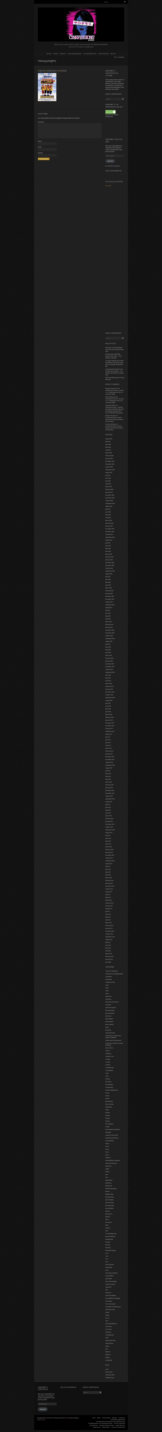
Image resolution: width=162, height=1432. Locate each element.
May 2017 (108, 742)
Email (40, 147)
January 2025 (109, 492)
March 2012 (108, 900)
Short (106, 1270)
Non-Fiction (108, 1222)
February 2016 (109, 785)
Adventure (108, 996)
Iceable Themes (41, 1419)
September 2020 (110, 638)
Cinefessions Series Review (113, 1040)
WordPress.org (109, 1377)
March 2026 (108, 453)
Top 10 (107, 1318)
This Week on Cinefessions (113, 1307)
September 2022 (110, 571)
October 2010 (109, 934)
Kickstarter (108, 1166)
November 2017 (109, 726)
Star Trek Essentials (111, 1281)
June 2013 (108, 869)
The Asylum (108, 1301)
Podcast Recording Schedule (118, 1419)
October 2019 (109, 669)
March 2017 (108, 748)
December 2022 (109, 562)
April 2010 (108, 951)
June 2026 (108, 444)
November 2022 (109, 565)
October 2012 (109, 889)
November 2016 (109, 759)
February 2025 (109, 489)
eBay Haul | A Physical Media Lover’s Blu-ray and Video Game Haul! (114, 349)
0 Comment (63, 70)
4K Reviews (108, 979)
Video (107, 1337)
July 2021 (107, 610)
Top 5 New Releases (111, 1323)
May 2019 (108, 678)
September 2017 (110, 731)
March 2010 (108, 953)
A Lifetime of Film (110, 982)
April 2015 (108, 813)
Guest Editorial (109, 1141)
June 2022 (108, 579)
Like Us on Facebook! (113, 171)
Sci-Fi (106, 1253)
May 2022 (108, 582)
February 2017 (109, 751)
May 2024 (108, 515)
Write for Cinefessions (74, 53)
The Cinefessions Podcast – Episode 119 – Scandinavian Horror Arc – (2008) (114, 391)
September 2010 (110, 937)
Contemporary (109, 1067)
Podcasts (63, 53)
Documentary (109, 1084)
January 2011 (109, 928)
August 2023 (108, 540)
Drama (107, 1093)
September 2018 (110, 697)
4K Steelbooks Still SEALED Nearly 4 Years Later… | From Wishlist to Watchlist (113, 356)
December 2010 (109, 931)
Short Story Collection (111, 1273)
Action (107, 985)
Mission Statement (120, 1425)
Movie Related (109, 1200)
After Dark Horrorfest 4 (111, 1002)
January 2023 (109, 560)
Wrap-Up (107, 1354)
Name (40, 141)
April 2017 (108, 745)
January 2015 (109, 821)
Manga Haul (108, 1180)
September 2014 (110, 830)
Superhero (108, 1287)
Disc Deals (108, 1081)
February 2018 (109, 717)
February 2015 (109, 818)
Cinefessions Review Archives (106, 1425)
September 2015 (110, 799)
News (107, 1219)
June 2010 (108, 945)
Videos (107, 1346)
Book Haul (108, 1016)
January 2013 (109, 883)
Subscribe (110, 161)
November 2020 (109, 633)
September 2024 (110, 503)
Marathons (108, 1183)
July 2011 (107, 911)
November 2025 (109, 464)
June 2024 (108, 512)
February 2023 (109, 557)
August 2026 (108, 439)
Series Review (109, 1264)
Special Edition (109, 1276)
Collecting (108, 1053)
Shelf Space (108, 1267)
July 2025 (107, 475)
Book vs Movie (109, 1024)
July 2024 (107, 509)
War (106, 1349)
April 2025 (108, 484)
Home (115, 57)
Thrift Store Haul (110, 1309)
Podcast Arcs (122, 1417)
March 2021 (108, 621)
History (107, 1143)
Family (107, 1110)
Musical (107, 1211)
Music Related (109, 1208)
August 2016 (108, 768)
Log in (107, 1369)
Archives (113, 53)
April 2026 (108, 450)
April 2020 (108, 652)
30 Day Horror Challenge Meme (114, 974)
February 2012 (109, 903)
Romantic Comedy (110, 1250)
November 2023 (109, 531)
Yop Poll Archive (93, 1425)
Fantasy (107, 1112)
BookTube (108, 1030)
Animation (108, 1005)
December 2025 (109, 461)
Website (40, 153)
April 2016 (108, 779)
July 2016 (107, 771)
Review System (106, 1427)
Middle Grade (109, 1194)
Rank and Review (110, 1236)
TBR (106, 1290)
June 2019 (108, 675)
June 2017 (108, 740)
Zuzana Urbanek (110, 424)
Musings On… (109, 1214)
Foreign (107, 1126)
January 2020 (109, 661)
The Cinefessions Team (90, 53)
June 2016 (108, 773)
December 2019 (109, 664)
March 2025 (108, 486)
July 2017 (107, 737)
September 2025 (110, 470)
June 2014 (108, 838)
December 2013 (109, 855)
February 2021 (109, 624)
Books (107, 1027)
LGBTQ (107, 1169)
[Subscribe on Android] (110, 111)
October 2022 (109, 568)
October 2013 (109, 858)
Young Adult (108, 1360)
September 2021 (110, 605)
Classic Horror (109, 1048)
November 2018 (109, 692)
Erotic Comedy (109, 1104)
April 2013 (108, 875)
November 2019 (109, 666)
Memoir (107, 1191)
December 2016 (109, 756)
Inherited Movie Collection (112, 1160)
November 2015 (109, 793)
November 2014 (109, 824)
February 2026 (109, 455)
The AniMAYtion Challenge (112, 1298)
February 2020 (109, 658)
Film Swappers (109, 1124)
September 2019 (110, 672)
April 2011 (108, 920)
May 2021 (108, 616)
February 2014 (109, 849)
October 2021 (109, 602)
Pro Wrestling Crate (110, 1233)
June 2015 (108, 807)
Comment (41, 122)
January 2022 (109, 593)
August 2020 (108, 641)
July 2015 (107, 804)
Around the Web (103, 53)
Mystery (107, 1217)
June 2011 (108, 914)
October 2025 (109, 467)
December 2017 (109, 723)
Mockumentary (109, 1197)
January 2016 (109, 787)
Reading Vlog (109, 1239)
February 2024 (109, 523)
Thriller (107, 1312)
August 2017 (108, 734)
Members (114, 1417)
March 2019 (108, 683)
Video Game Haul (110, 1340)
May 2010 (108, 948)
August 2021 (108, 607)
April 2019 (108, 681)
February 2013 (109, 880)
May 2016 (108, 776)
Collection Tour (109, 1056)
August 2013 (108, 863)
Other (107, 1225)
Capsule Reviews (110, 1033)
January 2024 (109, 526)
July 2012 (107, 894)
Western (107, 1352)
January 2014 (109, 852)
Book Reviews (109, 1021)
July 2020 (107, 644)
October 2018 (109, 695)
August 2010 (108, 939)
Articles (55, 53)
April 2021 (108, 619)
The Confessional (110, 1304)
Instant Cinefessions (111, 1163)
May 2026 (108, 447)
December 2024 (109, 495)
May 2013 (108, 872)
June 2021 (108, 613)
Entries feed (108, 1372)
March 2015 (108, 816)
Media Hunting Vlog (110, 1188)
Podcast (107, 1228)
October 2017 (109, 728)
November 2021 (109, 599)
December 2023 (109, 529)
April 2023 (108, 551)
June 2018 (108, 706)
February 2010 (109, 956)
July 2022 (107, 576)
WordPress (66, 1417)
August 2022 (108, 574)
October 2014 (109, 827)
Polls (106, 1231)
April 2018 (108, 711)
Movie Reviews (109, 1202)
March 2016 (108, 782)
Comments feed (109, 1375)
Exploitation (108, 1107)
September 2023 (110, 537)
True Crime (108, 1326)
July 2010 (107, 942)
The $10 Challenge (110, 1295)
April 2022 (108, 585)
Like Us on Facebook (68, 1387)
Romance (108, 1247)
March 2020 (108, 655)
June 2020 (108, 647)
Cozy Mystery (109, 1070)
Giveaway (108, 1132)
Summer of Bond (110, 1284)
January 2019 (109, 689)
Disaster (107, 1079)
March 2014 (108, 847)
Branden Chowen (52, 70)
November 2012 (109, 886)
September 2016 (110, 765)
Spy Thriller (108, 1278)
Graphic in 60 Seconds (111, 1135)
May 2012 (108, 897)
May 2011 (108, 917)
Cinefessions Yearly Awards (118, 1427)
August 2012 (108, 892)
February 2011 (109, 925)
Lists (106, 1174)
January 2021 (109, 627)
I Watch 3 (107, 1157)
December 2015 (109, 790)
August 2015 (108, 802)
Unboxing (108, 1332)
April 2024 (108, 517)
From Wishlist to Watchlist (112, 1129)
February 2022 (109, 591)
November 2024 (109, 498)
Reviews (49, 53)
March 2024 (108, 520)
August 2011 (108, 908)
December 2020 (109, 630)
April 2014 (108, 844)
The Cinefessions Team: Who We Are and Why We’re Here (110, 1421)
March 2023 (108, 554)
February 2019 (109, 686)
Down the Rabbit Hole (111, 1090)
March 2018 (108, 714)
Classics (107, 1051)
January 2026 (109, 458)
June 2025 (108, 478)
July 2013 (107, 866)
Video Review (109, 1343)
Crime (107, 1073)
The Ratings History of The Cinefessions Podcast (100, 1423)
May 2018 (108, 709)
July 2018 (107, 703)
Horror (107, 1146)
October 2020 (109, 636)
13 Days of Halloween (111, 971)
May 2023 (108, 548)
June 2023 (108, 545)
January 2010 (109, 959)
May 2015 (108, 810)
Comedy (107, 1059)
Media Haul (108, 1186)
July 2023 (107, 543)
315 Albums (108, 976)
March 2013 (108, 877)
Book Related (109, 1019)
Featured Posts (96, 1427)
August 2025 (108, 472)
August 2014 (108, 832)
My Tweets (108, 186)
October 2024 (109, 500)
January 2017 (109, 754)
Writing (107, 1357)
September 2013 (110, 861)
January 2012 (109, 906)
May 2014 (108, 841)
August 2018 (108, 700)
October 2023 (109, 534)
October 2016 (109, 762)
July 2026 (107, 441)
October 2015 (109, 796)
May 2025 (108, 481)
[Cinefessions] (81, 8)
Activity (98, 1417)
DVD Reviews (109, 1101)
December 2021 (109, 596)
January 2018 (109, 720)
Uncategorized (109, 1335)
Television (108, 1292)
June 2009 (108, 962)
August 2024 (108, 506)
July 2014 (107, 835)
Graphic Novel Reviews (111, 1138)
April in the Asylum (110, 1007)
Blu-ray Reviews (109, 1010)
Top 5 (106, 1321)
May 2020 (108, 650)
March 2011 (108, 922)
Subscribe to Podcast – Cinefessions (112, 115)
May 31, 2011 (43, 70)
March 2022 (108, 588)
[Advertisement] (113, 128)
